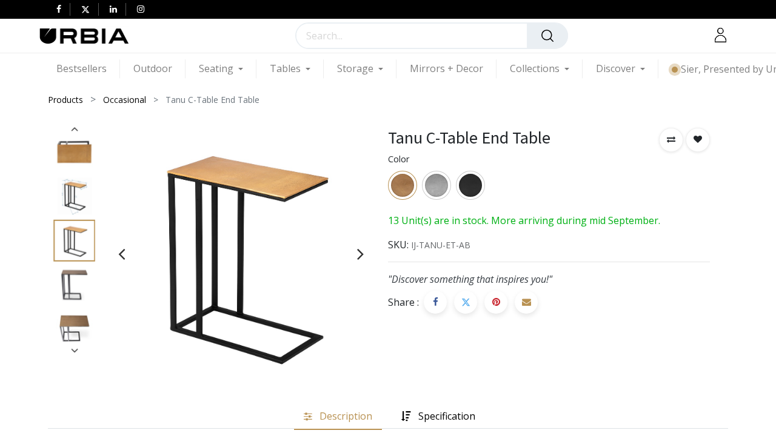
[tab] (338, 416)
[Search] (547, 36)
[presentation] (121, 253)
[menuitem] (88, 68)
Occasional (124, 99)
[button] (671, 140)
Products (65, 99)
